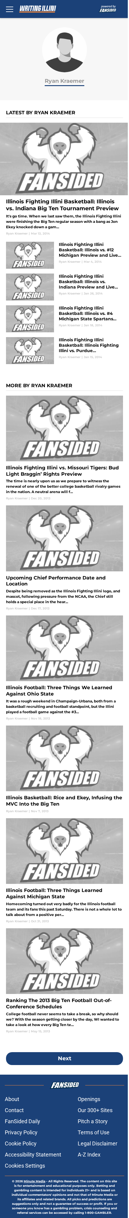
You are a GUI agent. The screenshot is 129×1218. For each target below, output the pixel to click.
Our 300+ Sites (95, 1110)
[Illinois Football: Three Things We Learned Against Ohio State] (64, 668)
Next (64, 1058)
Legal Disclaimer (97, 1143)
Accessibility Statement (33, 1154)
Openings (89, 1099)
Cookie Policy (21, 1143)
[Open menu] (9, 9)
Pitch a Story (93, 1121)
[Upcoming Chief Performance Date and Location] (64, 558)
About (12, 1099)
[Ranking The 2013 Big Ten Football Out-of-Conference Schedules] (64, 981)
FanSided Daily (22, 1121)
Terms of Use (94, 1132)
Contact (14, 1110)
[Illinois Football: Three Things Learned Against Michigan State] (64, 870)
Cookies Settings (25, 1166)
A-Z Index (89, 1154)
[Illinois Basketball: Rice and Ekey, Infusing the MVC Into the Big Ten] (64, 769)
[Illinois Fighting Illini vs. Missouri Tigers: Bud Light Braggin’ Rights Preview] (64, 448)
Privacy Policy (21, 1132)
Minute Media (34, 1181)
